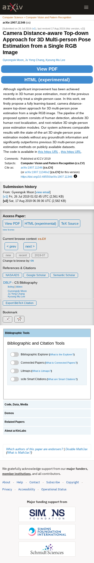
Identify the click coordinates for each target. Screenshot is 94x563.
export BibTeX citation (20, 303)
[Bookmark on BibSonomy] (7, 319)
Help (20, 482)
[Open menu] (86, 7)
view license (8, 230)
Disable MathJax (76, 449)
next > (30, 246)
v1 (34, 28)
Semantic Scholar (64, 275)
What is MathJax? (19, 452)
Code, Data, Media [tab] (16, 404)
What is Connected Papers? (61, 362)
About (6, 482)
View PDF (47, 68)
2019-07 (40, 255)
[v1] (5, 196)
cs (32, 260)
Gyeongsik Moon (13, 59)
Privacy (7, 489)
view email (43, 192)
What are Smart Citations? (62, 379)
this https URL (48, 151)
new (8, 255)
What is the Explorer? (62, 354)
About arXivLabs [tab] (15, 430)
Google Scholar (36, 275)
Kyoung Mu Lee (55, 59)
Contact (34, 482)
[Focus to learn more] (74, 176)
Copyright (72, 482)
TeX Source (69, 223)
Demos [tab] (9, 413)
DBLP (7, 282)
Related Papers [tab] (15, 421)
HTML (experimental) (47, 79)
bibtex (19, 286)
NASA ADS (12, 275)
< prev (11, 246)
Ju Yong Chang (34, 59)
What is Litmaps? (41, 371)
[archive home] (13, 7)
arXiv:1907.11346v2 (37, 172)
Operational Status (53, 489)
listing (11, 286)
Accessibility (26, 489)
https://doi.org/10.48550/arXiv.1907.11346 (46, 176)
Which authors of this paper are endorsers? (34, 449)
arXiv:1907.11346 (32, 167)
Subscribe (53, 482)
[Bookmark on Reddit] (19, 319)
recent (23, 255)
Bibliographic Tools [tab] (17, 333)
